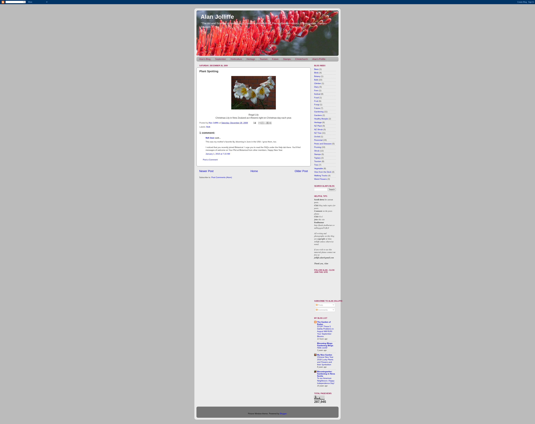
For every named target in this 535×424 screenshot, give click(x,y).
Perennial (318, 140)
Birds (316, 73)
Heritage (251, 59)
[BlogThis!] (262, 123)
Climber (317, 83)
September (220, 59)
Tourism (264, 59)
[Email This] (259, 123)
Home (254, 171)
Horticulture (236, 59)
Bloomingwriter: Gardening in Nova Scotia (326, 373)
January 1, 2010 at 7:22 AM (218, 154)
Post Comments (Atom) (221, 177)
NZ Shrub (318, 129)
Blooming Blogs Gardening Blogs (325, 344)
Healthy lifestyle (321, 119)
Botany (317, 76)
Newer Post (206, 171)
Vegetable (318, 168)
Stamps (287, 59)
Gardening (319, 112)
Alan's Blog (205, 59)
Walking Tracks (320, 175)
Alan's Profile (318, 59)
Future (275, 59)
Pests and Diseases (323, 144)
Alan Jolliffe (217, 17)
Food (316, 97)
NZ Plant (318, 126)
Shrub (316, 151)
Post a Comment (210, 160)
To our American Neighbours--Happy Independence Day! (325, 380)
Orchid (317, 136)
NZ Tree (317, 133)
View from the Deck (322, 172)
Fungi (316, 104)
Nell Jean (210, 138)
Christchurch (301, 59)
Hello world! (322, 348)
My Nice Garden (324, 355)
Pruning (317, 147)
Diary (316, 87)
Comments (323, 310)
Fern (316, 90)
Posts (320, 305)
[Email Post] (254, 123)
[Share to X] (265, 123)
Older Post (301, 171)
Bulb (208, 127)
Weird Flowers (320, 179)
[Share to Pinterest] (270, 123)
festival (317, 94)
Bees (316, 69)
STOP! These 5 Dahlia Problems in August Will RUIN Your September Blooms (325, 331)
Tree (316, 165)
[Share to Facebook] (267, 123)
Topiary (317, 158)
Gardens (318, 115)
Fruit (316, 101)
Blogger (283, 413)
